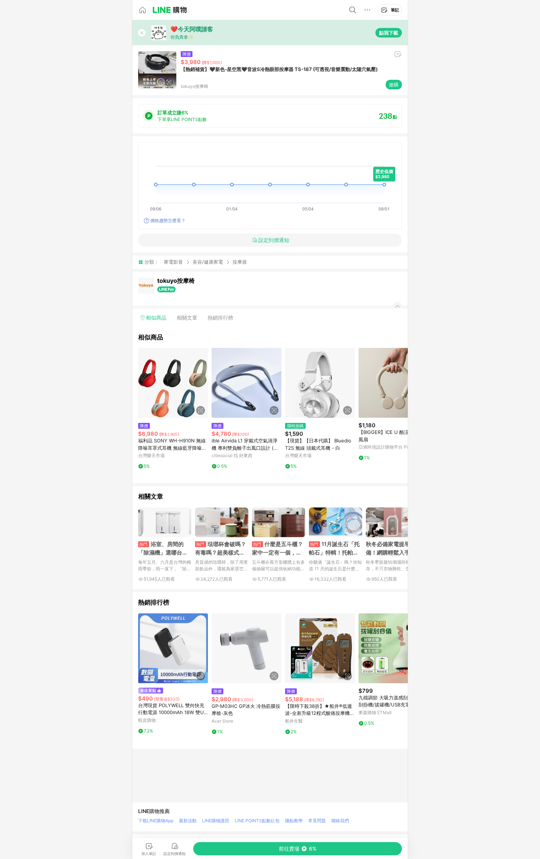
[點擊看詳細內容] (173, 383)
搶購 (394, 85)
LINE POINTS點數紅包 (257, 820)
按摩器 (240, 262)
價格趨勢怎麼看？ (168, 220)
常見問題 (317, 820)
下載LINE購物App (155, 820)
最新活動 (188, 820)
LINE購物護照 (215, 820)
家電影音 (173, 262)
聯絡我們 (340, 820)
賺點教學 (294, 820)
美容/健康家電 (207, 262)
